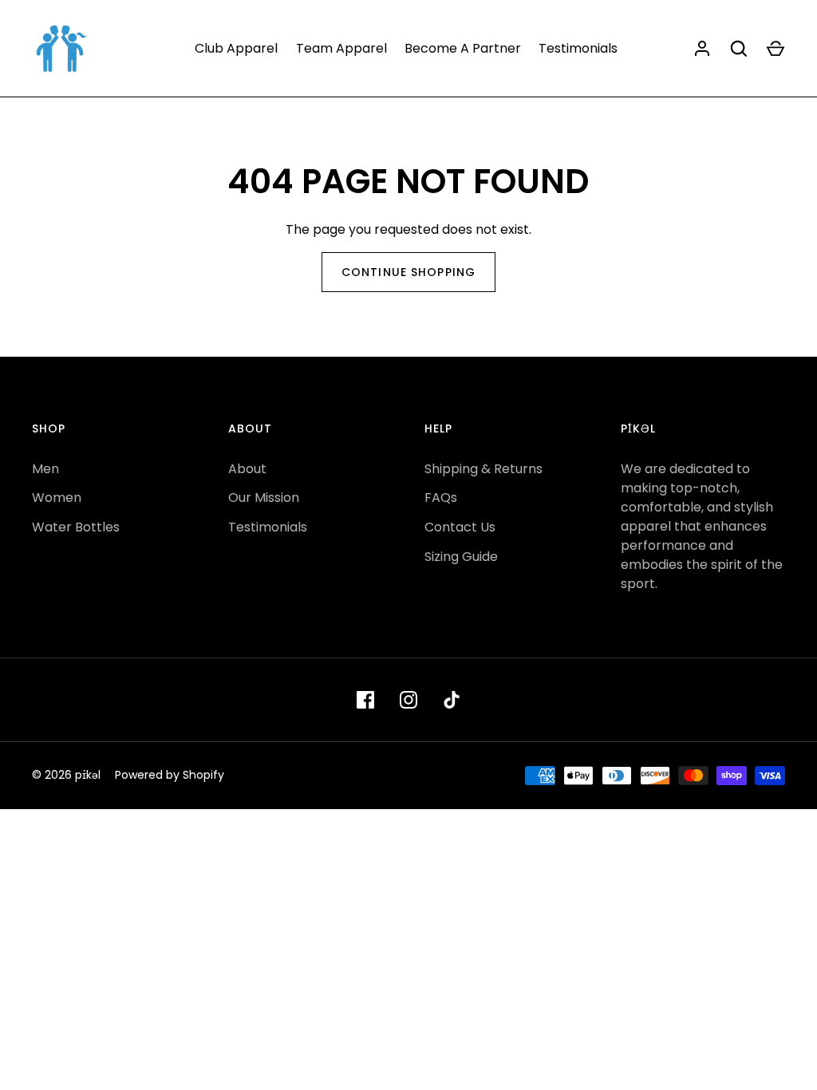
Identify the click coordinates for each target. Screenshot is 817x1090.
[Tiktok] (451, 699)
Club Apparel (236, 48)
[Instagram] (408, 699)
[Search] (738, 48)
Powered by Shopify (169, 775)
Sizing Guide (461, 556)
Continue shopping (408, 272)
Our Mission (263, 497)
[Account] (702, 48)
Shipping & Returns (483, 469)
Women (56, 497)
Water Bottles (76, 527)
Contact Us (459, 527)
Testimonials (578, 48)
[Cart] (775, 48)
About (247, 469)
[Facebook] (365, 699)
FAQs (440, 497)
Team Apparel (341, 48)
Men (45, 469)
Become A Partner (463, 48)
